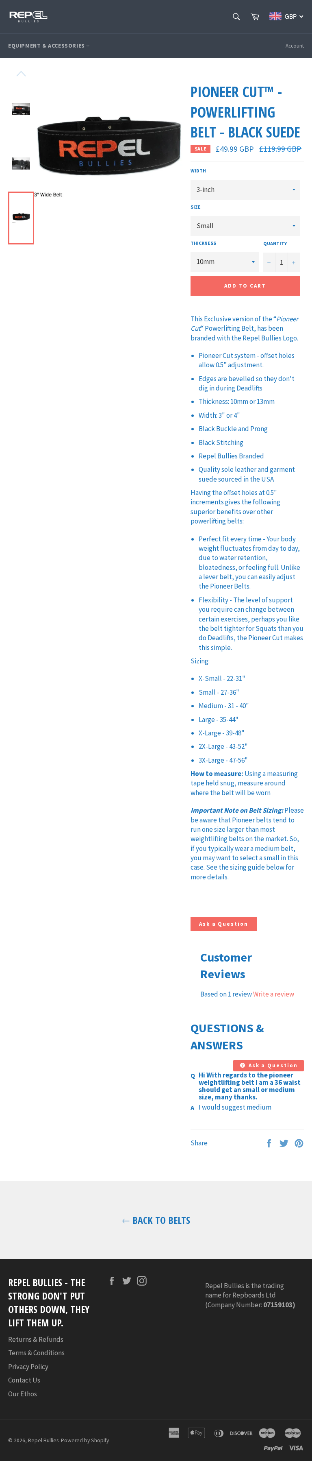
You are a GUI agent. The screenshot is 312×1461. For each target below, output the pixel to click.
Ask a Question (223, 923)
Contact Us (24, 1380)
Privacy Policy (28, 1366)
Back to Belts (160, 1220)
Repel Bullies (43, 1440)
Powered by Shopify (85, 1440)
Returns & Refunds (35, 1339)
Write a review (273, 994)
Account (295, 45)
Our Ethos (22, 1393)
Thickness (203, 243)
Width (198, 171)
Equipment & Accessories (47, 45)
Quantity (275, 243)
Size (196, 207)
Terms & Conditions (36, 1352)
